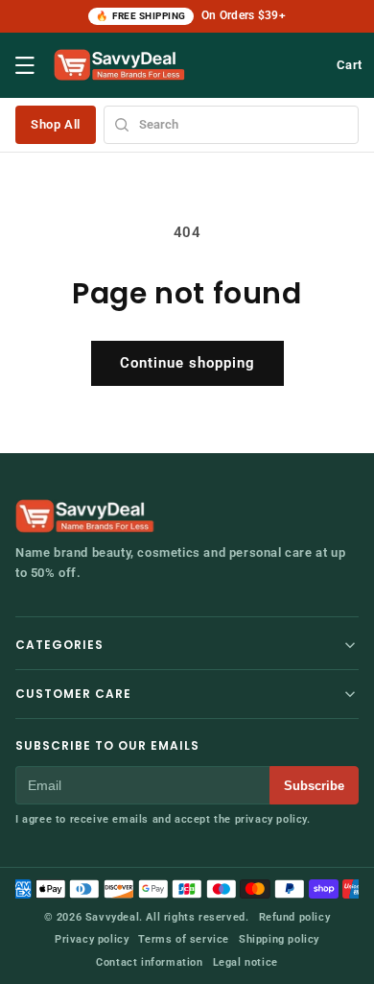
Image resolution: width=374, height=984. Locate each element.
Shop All (56, 124)
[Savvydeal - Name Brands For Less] (86, 516)
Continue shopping (187, 363)
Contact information (149, 962)
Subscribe (314, 786)
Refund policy (295, 917)
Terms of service (183, 939)
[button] (25, 65)
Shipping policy (279, 939)
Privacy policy (92, 939)
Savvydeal (112, 917)
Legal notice (245, 962)
